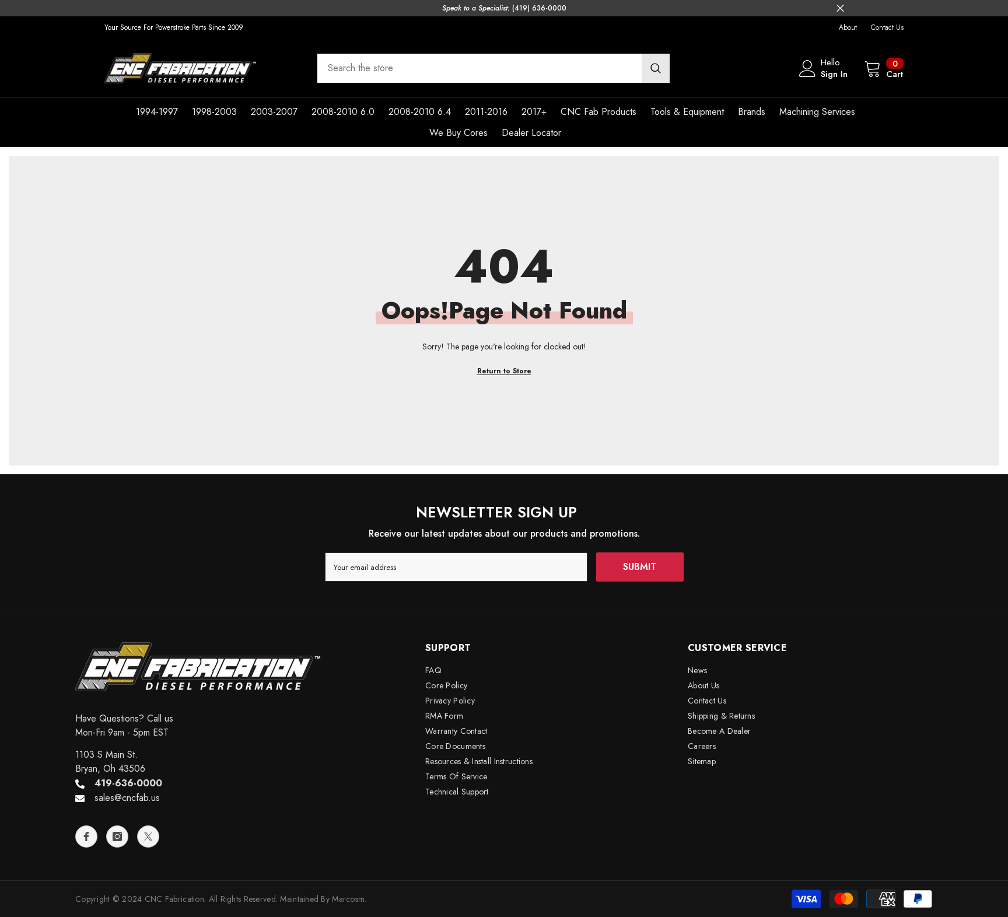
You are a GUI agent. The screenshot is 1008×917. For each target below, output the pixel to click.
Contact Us (887, 27)
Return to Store (504, 371)
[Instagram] (117, 836)
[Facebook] (86, 836)
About (848, 27)
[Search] (493, 68)
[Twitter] (148, 836)
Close (840, 8)
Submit (639, 566)
